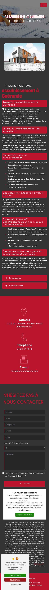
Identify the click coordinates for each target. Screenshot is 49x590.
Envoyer (27, 484)
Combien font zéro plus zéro (16, 443)
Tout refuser (15, 580)
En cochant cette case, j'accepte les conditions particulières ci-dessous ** (24, 474)
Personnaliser (15, 584)
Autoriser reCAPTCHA (25, 515)
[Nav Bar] (43, 5)
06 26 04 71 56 (24, 348)
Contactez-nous (16, 285)
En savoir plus (15, 278)
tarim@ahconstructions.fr (24, 371)
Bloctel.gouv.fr (39, 564)
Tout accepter (15, 575)
